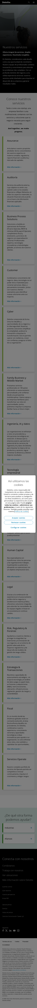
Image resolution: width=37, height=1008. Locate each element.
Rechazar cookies (18, 522)
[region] (18, 504)
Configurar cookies (18, 527)
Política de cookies (21, 511)
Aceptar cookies (18, 518)
